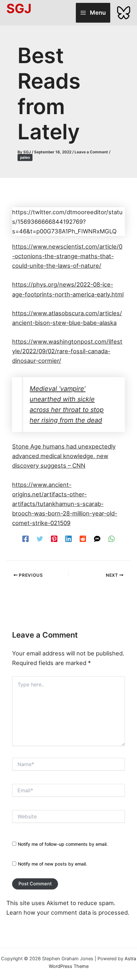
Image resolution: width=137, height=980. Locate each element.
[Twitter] (40, 538)
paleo (25, 157)
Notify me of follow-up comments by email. (63, 844)
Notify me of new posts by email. (52, 864)
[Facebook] (25, 538)
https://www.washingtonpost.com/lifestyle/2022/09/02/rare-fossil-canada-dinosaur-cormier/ (67, 351)
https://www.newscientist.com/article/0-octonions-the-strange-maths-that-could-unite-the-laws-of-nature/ (67, 256)
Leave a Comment (91, 152)
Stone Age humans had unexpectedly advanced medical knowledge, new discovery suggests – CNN (64, 456)
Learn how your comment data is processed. (67, 912)
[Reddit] (83, 538)
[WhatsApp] (111, 538)
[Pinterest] (54, 538)
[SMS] (97, 538)
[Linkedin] (68, 538)
